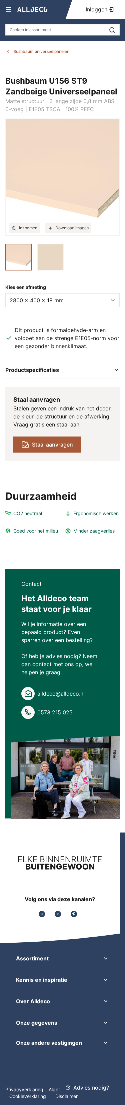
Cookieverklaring (28, 1096)
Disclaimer (66, 1096)
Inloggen (97, 9)
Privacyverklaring (24, 1089)
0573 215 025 (55, 712)
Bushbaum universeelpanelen (41, 51)
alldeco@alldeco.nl (61, 693)
